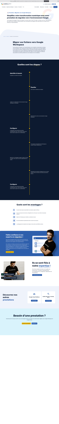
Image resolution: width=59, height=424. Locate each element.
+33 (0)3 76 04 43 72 (47, 4)
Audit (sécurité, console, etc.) (48, 297)
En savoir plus (46, 1)
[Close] (58, 1)
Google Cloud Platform (34, 297)
